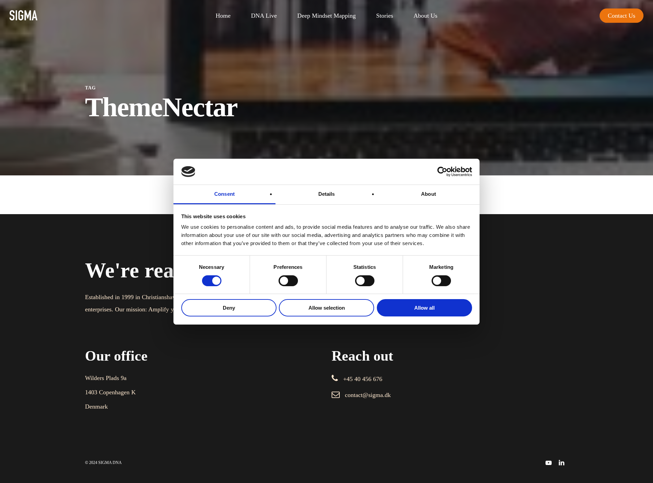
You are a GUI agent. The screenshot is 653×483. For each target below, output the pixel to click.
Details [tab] (326, 194)
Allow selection (326, 308)
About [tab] (428, 194)
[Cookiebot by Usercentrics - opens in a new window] (442, 172)
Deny (229, 308)
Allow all (424, 308)
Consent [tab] (224, 194)
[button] (362, 379)
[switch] (288, 280)
